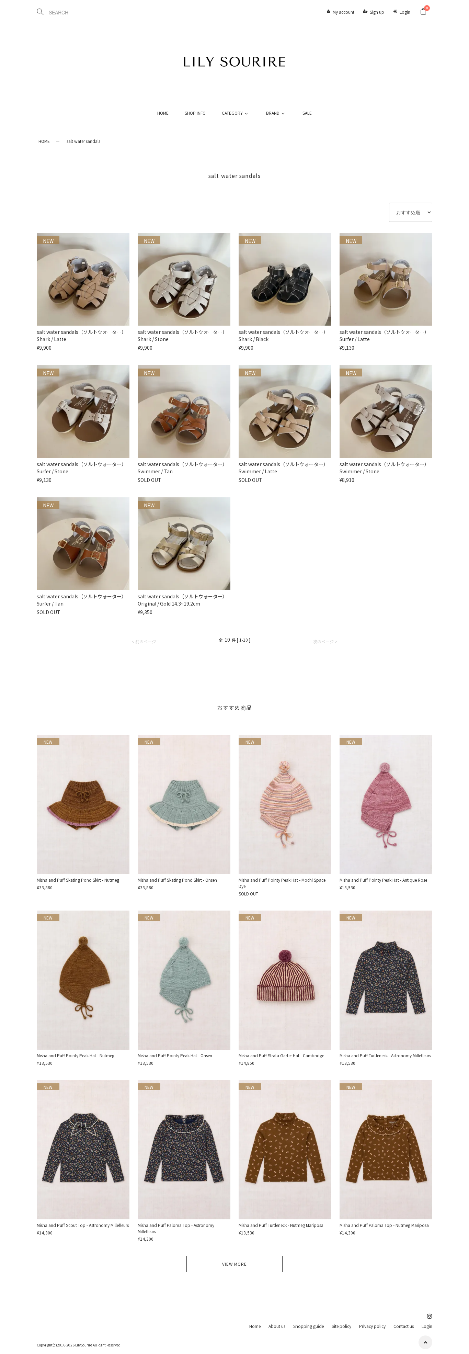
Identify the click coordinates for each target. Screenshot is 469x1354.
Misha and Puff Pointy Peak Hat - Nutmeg (75, 1055)
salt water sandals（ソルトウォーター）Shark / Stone (182, 335)
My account (343, 12)
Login (405, 12)
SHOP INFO (195, 113)
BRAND (272, 113)
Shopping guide (308, 1326)
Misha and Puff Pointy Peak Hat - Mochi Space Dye (282, 883)
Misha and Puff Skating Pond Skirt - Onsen (177, 880)
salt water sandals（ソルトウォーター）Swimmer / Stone (384, 468)
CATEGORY (232, 113)
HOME (163, 113)
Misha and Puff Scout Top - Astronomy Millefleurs (83, 1225)
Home (255, 1326)
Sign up (377, 12)
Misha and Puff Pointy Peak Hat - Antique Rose (383, 880)
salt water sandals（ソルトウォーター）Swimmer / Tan (182, 468)
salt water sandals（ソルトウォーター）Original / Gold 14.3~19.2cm (182, 600)
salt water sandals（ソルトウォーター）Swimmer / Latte (283, 468)
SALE (307, 113)
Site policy (341, 1326)
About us (276, 1326)
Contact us (403, 1326)
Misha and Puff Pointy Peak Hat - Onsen (175, 1055)
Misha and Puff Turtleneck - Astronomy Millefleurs (385, 1055)
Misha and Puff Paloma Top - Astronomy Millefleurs (176, 1228)
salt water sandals (83, 141)
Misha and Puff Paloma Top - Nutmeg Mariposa (384, 1225)
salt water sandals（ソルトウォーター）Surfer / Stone (81, 468)
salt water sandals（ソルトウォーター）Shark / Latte (81, 335)
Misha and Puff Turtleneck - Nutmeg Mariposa (281, 1225)
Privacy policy (372, 1326)
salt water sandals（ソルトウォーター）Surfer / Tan (81, 600)
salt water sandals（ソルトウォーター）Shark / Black (283, 335)
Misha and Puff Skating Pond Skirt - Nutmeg (78, 880)
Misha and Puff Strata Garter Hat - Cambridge (281, 1055)
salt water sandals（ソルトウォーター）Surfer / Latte (384, 335)
